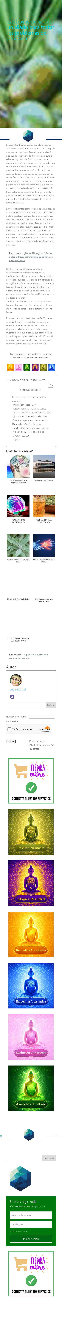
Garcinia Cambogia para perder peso (31, 428)
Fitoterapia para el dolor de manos (30, 420)
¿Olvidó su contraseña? (19, 1231)
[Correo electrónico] (12, 697)
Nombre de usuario (16, 716)
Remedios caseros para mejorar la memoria (29, 398)
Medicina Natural (16, 28)
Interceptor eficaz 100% (24, 404)
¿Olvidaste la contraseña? (41, 745)
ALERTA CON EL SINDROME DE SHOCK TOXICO (28, 433)
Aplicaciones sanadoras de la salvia (30, 416)
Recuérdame (38, 741)
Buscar (50, 705)
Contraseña (12, 721)
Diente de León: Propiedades (26, 424)
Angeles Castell (26, 1307)
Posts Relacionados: (30, 389)
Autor (16, 439)
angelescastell (18, 689)
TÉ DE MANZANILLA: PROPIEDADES (31, 412)
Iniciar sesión (31, 1239)
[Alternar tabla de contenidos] (49, 385)
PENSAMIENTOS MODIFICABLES (29, 408)
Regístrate (34, 748)
